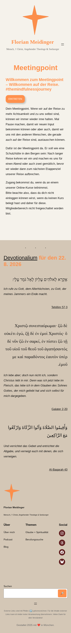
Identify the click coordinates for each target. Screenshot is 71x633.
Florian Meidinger (32, 42)
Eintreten (15, 99)
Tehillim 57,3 (59, 307)
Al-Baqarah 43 (58, 469)
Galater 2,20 (59, 409)
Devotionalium (20, 258)
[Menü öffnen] (62, 44)
